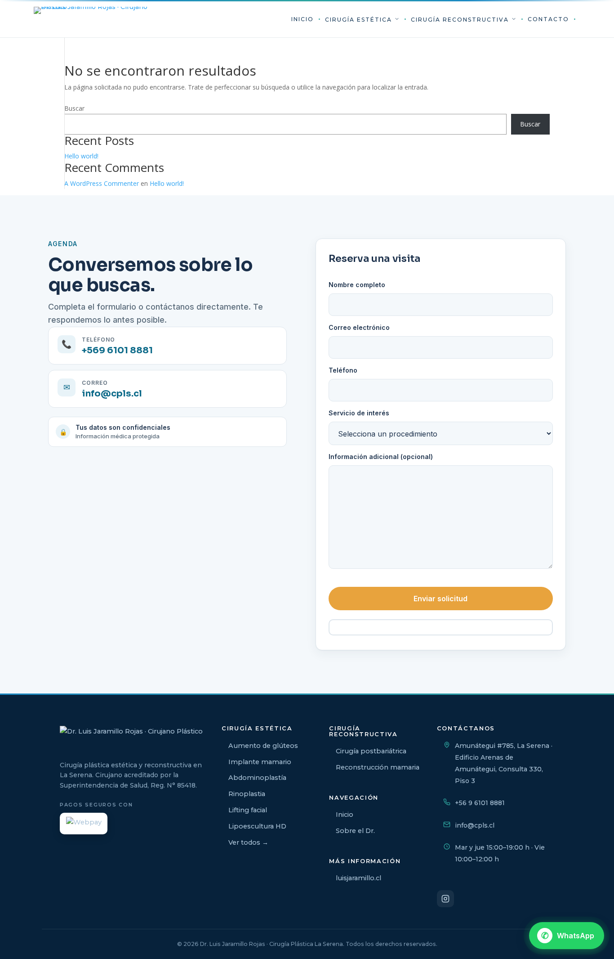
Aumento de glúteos (263, 746)
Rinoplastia (246, 794)
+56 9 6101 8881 (480, 803)
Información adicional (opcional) (381, 456)
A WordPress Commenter (101, 183)
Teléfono (343, 370)
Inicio (302, 19)
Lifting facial (247, 810)
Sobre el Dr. (355, 831)
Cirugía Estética (359, 19)
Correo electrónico (359, 327)
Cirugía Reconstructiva (461, 19)
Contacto (548, 19)
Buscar (74, 108)
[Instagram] (445, 898)
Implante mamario (259, 762)
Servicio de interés (359, 413)
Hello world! (81, 156)
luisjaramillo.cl (358, 878)
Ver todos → (248, 842)
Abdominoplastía (257, 778)
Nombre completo (357, 284)
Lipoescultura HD (257, 826)
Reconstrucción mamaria (377, 767)
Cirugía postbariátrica (371, 751)
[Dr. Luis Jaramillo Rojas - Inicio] (92, 19)
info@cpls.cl (474, 825)
